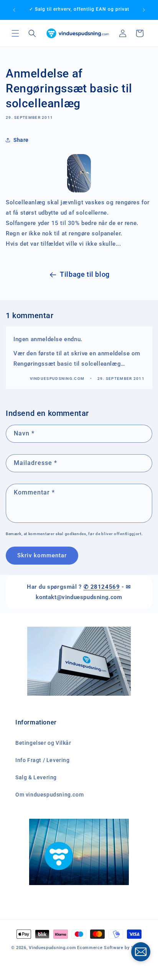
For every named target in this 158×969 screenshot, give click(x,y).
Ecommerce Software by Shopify (112, 947)
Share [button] (21, 140)
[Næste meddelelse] (143, 10)
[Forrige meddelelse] (14, 10)
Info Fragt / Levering (42, 760)
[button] (15, 33)
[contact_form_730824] (140, 951)
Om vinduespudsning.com (49, 795)
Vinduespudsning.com (52, 947)
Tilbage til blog (85, 274)
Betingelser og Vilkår (43, 743)
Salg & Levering (36, 777)
